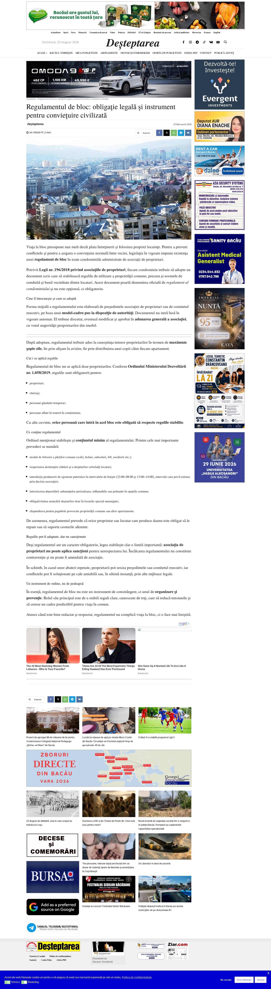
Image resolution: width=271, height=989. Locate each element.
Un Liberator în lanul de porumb (154, 863)
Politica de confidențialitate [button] (137, 977)
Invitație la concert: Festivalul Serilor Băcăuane (106, 906)
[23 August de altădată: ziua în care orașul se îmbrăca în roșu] (52, 804)
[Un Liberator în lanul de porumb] (164, 846)
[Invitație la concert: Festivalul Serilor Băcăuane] (108, 889)
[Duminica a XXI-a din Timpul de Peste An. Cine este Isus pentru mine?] (108, 804)
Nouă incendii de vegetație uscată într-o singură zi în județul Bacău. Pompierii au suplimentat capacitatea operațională (164, 825)
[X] (166, 133)
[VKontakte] (211, 42)
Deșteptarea (35, 123)
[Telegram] (197, 42)
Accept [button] (260, 980)
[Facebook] (183, 42)
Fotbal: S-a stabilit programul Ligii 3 (156, 737)
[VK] (188, 133)
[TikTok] (204, 42)
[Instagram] (190, 42)
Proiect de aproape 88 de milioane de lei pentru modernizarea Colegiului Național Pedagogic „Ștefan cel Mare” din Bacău (50, 741)
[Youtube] (218, 42)
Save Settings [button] (244, 980)
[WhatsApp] (174, 133)
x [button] (268, 972)
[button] (225, 42)
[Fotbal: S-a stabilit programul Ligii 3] (164, 720)
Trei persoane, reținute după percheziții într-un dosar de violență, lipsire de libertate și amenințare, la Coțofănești (108, 867)
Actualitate (31, 99)
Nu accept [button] (226, 980)
